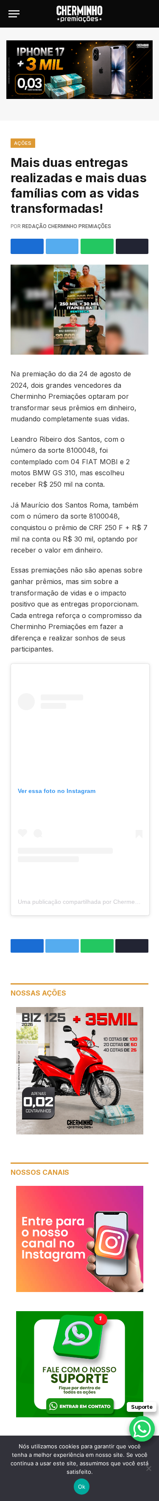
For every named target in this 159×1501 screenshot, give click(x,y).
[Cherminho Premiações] (79, 14)
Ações (23, 143)
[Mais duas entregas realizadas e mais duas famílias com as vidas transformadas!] (79, 310)
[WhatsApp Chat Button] (142, 1429)
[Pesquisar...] (147, 13)
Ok (82, 1486)
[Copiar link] (132, 246)
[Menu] (14, 13)
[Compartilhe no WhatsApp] (97, 246)
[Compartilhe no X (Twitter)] (62, 246)
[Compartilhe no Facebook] (27, 246)
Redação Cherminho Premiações (66, 226)
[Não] (148, 1468)
